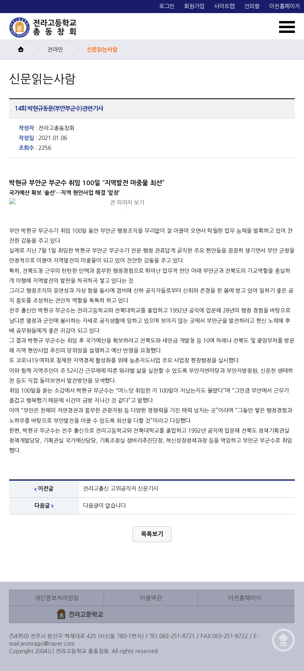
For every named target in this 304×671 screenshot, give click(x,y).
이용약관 (151, 598)
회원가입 (194, 6)
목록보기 (152, 534)
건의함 (252, 6)
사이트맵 (224, 6)
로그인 (167, 6)
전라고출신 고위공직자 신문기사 (120, 488)
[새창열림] (80, 614)
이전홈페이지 (284, 6)
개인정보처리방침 (56, 598)
